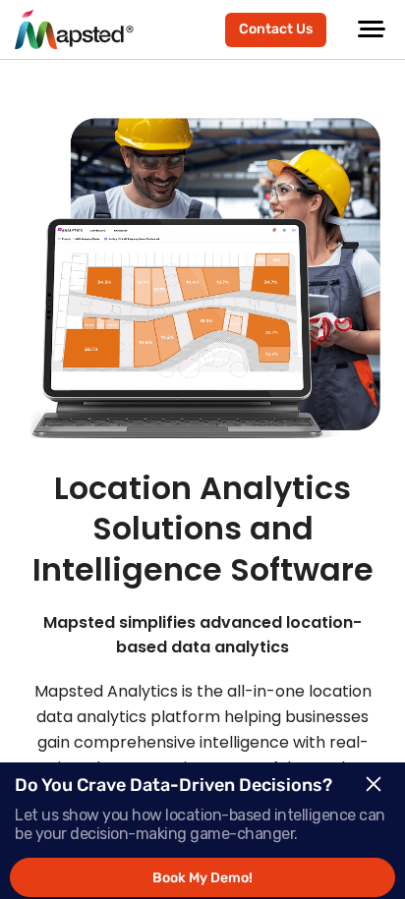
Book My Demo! (202, 878)
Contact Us (276, 29)
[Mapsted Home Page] (74, 29)
